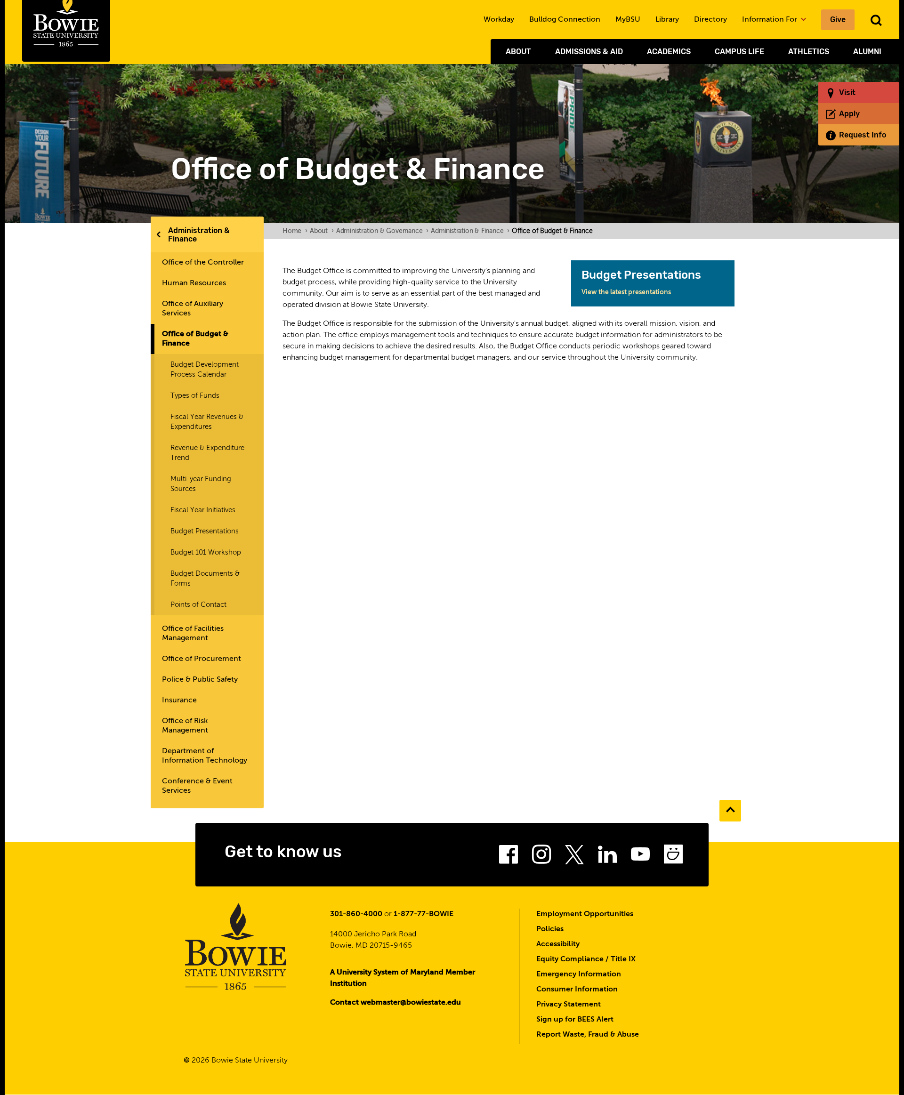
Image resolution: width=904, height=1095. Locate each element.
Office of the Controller (203, 262)
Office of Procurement (201, 659)
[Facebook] (508, 857)
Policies (550, 929)
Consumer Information (577, 989)
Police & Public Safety (200, 680)
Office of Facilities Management (193, 633)
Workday (499, 20)
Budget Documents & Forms (205, 578)
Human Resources (194, 283)
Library (667, 20)
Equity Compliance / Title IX (586, 959)
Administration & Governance (382, 231)
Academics (669, 51)
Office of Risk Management (185, 725)
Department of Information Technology (204, 756)
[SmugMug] (673, 857)
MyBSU (627, 20)
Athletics (808, 51)
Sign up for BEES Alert (574, 1019)
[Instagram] (541, 857)
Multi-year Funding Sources (200, 483)
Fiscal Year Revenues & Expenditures (206, 421)
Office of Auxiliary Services (192, 308)
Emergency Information (578, 974)
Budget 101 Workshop (205, 552)
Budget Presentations (204, 531)
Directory (710, 20)
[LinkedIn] (607, 857)
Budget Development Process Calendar (204, 369)
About (518, 51)
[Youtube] (640, 857)
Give (838, 19)
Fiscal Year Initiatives (202, 510)
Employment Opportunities (584, 914)
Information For (770, 20)
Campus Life (739, 51)
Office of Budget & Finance (195, 338)
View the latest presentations (626, 292)
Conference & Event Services (197, 786)
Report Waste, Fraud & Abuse (587, 1035)
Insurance (179, 700)
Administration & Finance (199, 234)
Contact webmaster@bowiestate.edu (395, 1002)
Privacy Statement (568, 1004)
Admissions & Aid (589, 51)
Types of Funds (194, 395)
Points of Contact (198, 604)
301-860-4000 (356, 914)
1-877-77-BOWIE (423, 914)
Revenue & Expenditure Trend (207, 452)
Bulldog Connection (564, 20)
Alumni (867, 51)
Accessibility (558, 944)
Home (294, 231)
